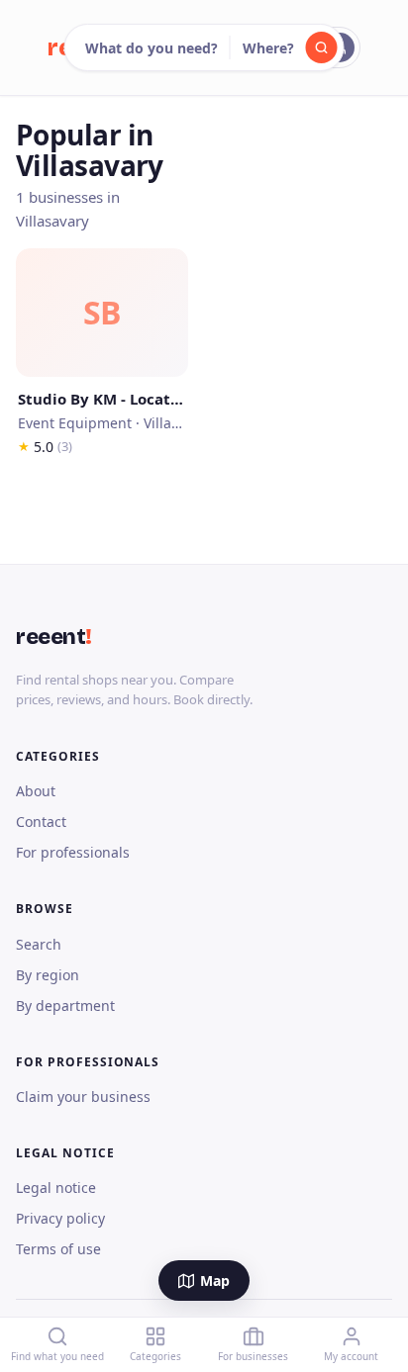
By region (47, 974)
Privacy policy (60, 1218)
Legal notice (56, 1187)
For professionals (73, 852)
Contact (41, 821)
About (35, 790)
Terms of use (58, 1248)
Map (215, 1280)
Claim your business (83, 1096)
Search (38, 944)
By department (65, 1005)
